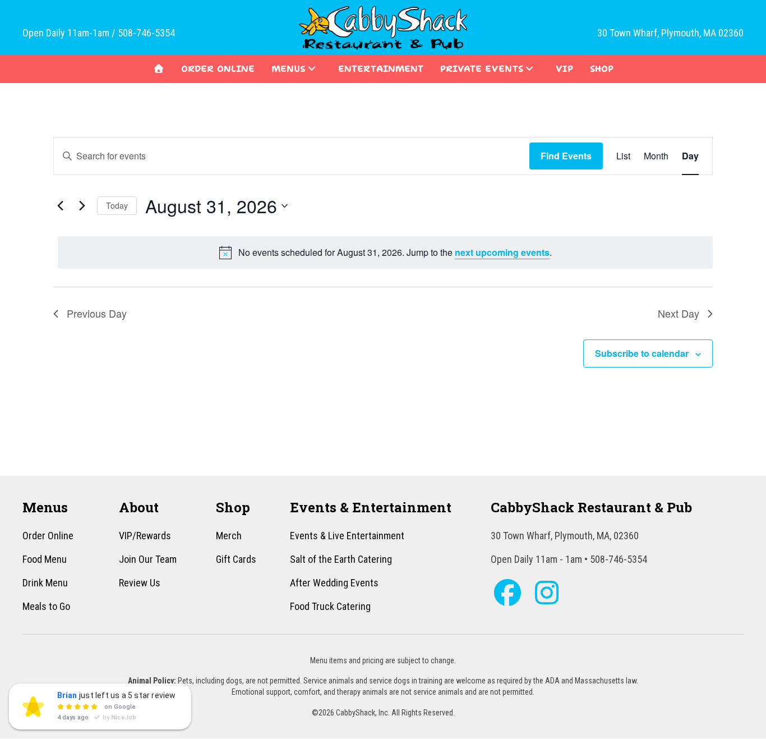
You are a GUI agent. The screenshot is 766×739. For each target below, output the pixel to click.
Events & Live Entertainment (347, 535)
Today (117, 205)
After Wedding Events (334, 583)
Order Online (47, 535)
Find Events (566, 155)
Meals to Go (46, 606)
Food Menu (44, 559)
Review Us (139, 583)
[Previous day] (60, 206)
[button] (312, 68)
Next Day (678, 313)
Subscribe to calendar (642, 353)
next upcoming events (502, 252)
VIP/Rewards (145, 535)
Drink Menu (45, 583)
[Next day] (82, 206)
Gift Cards (236, 559)
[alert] (385, 252)
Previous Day (97, 313)
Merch (229, 535)
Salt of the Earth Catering (341, 559)
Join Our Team (148, 559)
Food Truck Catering (330, 606)
